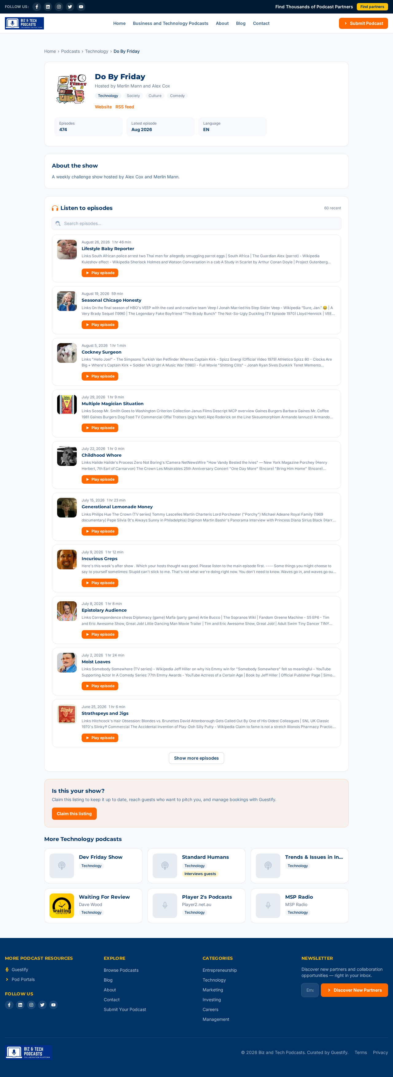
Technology (96, 51)
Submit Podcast (366, 23)
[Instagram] (59, 6)
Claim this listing (74, 813)
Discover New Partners (358, 990)
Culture (155, 95)
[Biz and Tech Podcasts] (24, 23)
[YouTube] (81, 6)
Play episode (103, 272)
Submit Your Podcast (125, 1009)
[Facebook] (37, 6)
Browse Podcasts (121, 970)
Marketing (213, 989)
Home (119, 23)
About (222, 23)
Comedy (177, 95)
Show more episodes (196, 758)
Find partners (372, 6)
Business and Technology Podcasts (170, 23)
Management (216, 1019)
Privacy (380, 1052)
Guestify (20, 969)
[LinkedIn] (48, 6)
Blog (241, 23)
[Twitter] (70, 6)
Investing (212, 999)
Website (103, 106)
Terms (361, 1052)
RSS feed (124, 106)
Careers (210, 1009)
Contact (261, 23)
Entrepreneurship (220, 970)
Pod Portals (23, 979)
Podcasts (70, 51)
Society (133, 95)
